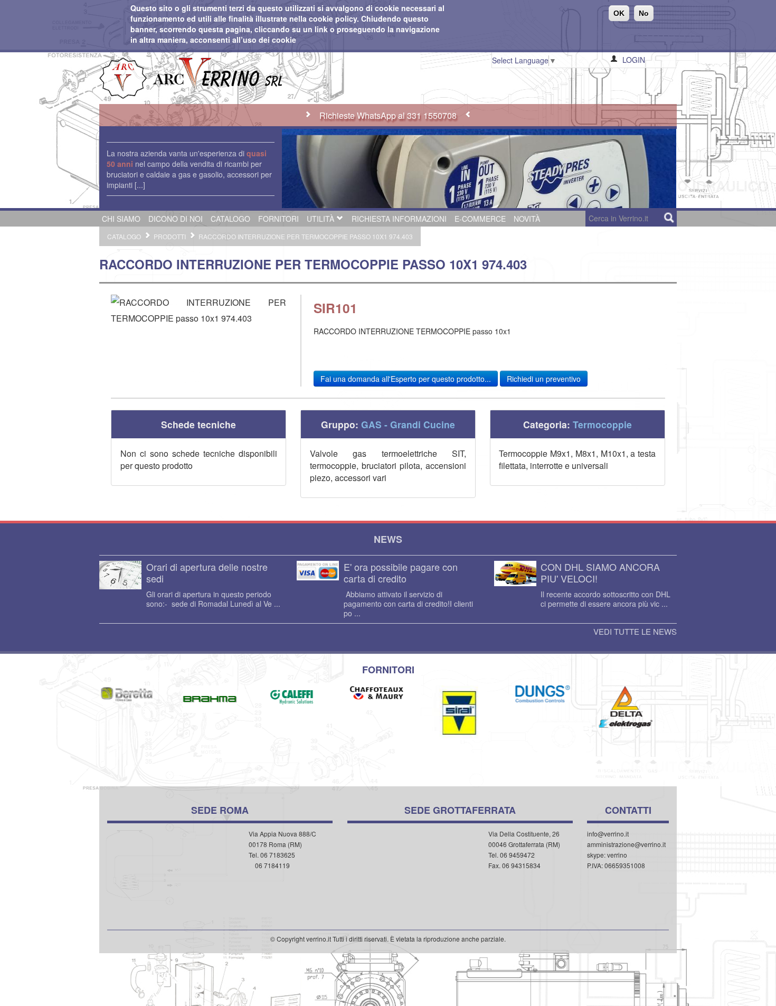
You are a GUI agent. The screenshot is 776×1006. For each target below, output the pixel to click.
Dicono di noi (175, 218)
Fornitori (278, 218)
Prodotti (170, 236)
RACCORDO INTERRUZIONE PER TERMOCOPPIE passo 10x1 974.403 (305, 236)
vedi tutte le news (635, 631)
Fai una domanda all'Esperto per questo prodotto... (405, 378)
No (644, 13)
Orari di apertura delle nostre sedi (207, 572)
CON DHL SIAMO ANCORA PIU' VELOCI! (600, 572)
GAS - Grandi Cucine (408, 424)
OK (618, 13)
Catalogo (230, 218)
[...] (140, 185)
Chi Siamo (121, 218)
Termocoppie (602, 424)
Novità (527, 218)
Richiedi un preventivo (544, 378)
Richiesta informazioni (399, 218)
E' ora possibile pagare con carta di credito (401, 572)
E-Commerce (480, 218)
